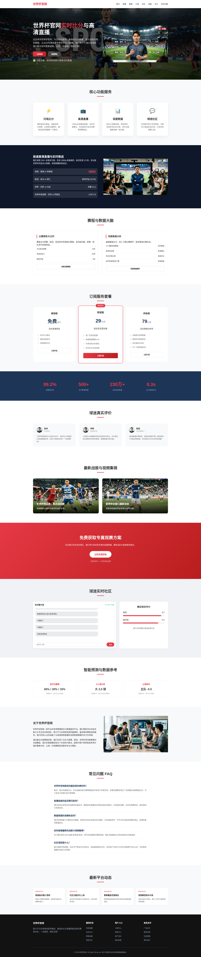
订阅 (137, 4)
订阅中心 (118, 928)
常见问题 (164, 4)
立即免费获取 (100, 554)
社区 (143, 4)
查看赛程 (54, 54)
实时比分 (89, 932)
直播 (124, 4)
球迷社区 (89, 940)
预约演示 (147, 940)
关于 (156, 4)
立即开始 (54, 351)
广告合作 (147, 928)
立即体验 (40, 54)
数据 (130, 4)
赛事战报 (89, 936)
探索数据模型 (135, 269)
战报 (150, 4)
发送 (110, 644)
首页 (118, 4)
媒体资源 (147, 932)
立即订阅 (100, 356)
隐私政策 (118, 940)
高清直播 (89, 928)
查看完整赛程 (65, 267)
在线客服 (147, 936)
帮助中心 (118, 932)
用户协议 (118, 936)
